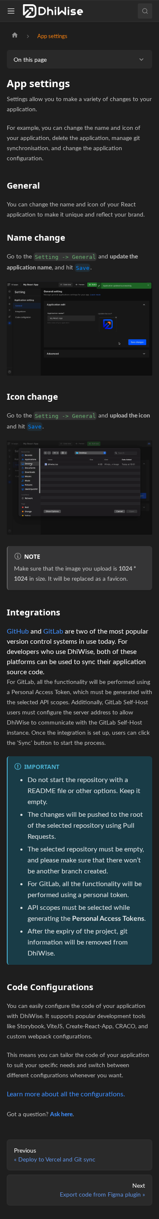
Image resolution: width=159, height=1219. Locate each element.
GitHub (18, 631)
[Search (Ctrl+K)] (145, 11)
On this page (30, 59)
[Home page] (15, 36)
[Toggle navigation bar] (13, 11)
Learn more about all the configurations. (66, 1094)
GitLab (53, 631)
